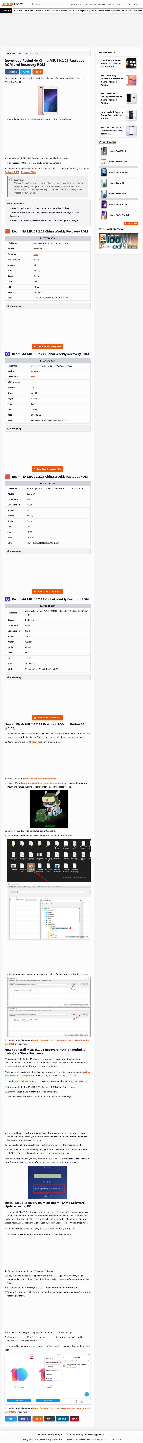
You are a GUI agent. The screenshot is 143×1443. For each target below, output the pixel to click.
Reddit (38, 1419)
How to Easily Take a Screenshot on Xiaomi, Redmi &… (112, 130)
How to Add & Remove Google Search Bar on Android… (112, 115)
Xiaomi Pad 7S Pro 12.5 (119, 215)
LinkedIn (62, 1419)
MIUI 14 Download (33, 10)
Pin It (74, 1419)
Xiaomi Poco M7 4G (117, 151)
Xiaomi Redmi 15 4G (118, 193)
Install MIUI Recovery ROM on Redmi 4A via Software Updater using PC (45, 220)
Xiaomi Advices (43, 1439)
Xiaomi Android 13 (69, 10)
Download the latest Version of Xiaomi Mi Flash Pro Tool (111, 63)
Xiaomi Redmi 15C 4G (118, 172)
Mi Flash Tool (35, 742)
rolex (36, 254)
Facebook (24, 1419)
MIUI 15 (19, 10)
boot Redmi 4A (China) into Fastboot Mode (42, 783)
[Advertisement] (71, 29)
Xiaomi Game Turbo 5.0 (122, 10)
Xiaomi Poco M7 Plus (118, 161)
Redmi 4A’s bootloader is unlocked (40, 778)
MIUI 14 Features (51, 10)
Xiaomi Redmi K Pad (118, 204)
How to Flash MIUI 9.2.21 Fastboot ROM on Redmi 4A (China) (40, 208)
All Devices (130, 223)
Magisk (83, 10)
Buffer (49, 1419)
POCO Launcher (103, 10)
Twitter (10, 1419)
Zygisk (91, 10)
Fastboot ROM (12, 172)
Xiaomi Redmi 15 (116, 183)
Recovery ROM (28, 172)
